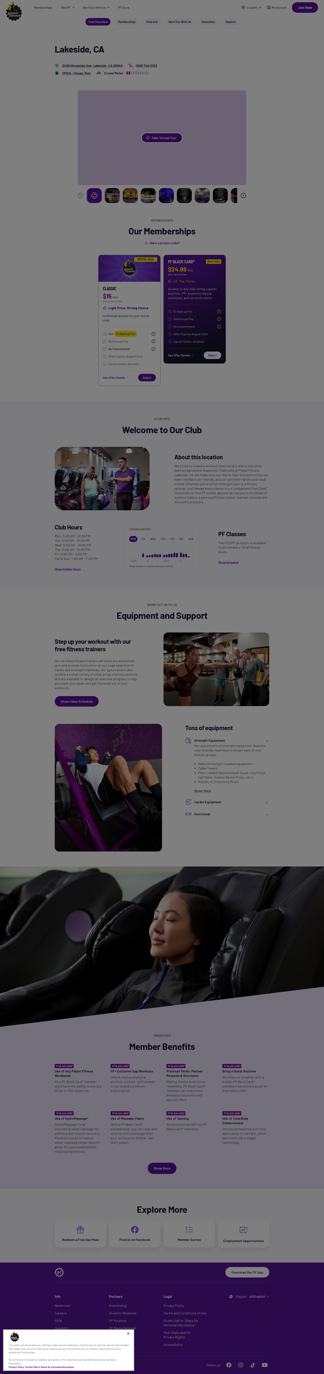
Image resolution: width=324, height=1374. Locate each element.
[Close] (128, 1333)
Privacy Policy (16, 1367)
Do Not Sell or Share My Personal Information (50, 1367)
